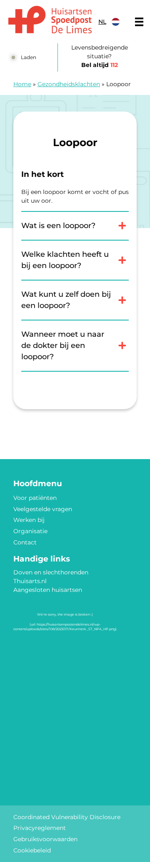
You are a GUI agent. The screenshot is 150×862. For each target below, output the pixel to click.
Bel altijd (99, 65)
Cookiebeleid (32, 850)
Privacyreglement (39, 828)
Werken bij (29, 520)
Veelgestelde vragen (42, 509)
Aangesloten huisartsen (47, 590)
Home (22, 84)
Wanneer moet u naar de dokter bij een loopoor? (62, 345)
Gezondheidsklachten (69, 84)
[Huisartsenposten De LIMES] (50, 19)
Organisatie (30, 531)
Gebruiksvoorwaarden (45, 839)
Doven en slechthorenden (50, 572)
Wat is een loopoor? (58, 225)
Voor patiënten (35, 498)
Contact (25, 542)
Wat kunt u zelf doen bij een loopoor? (66, 300)
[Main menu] (139, 21)
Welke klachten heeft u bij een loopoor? (65, 260)
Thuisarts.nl (30, 581)
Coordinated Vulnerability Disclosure (66, 817)
